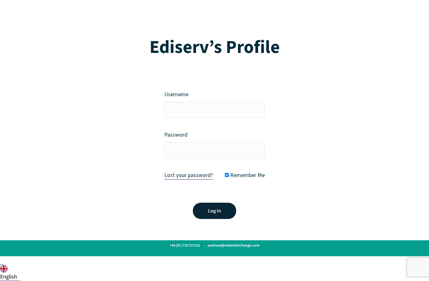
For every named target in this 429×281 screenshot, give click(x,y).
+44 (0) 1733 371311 (185, 245)
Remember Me (247, 175)
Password (175, 135)
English (8, 277)
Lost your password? (188, 175)
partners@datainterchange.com (233, 245)
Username (176, 94)
